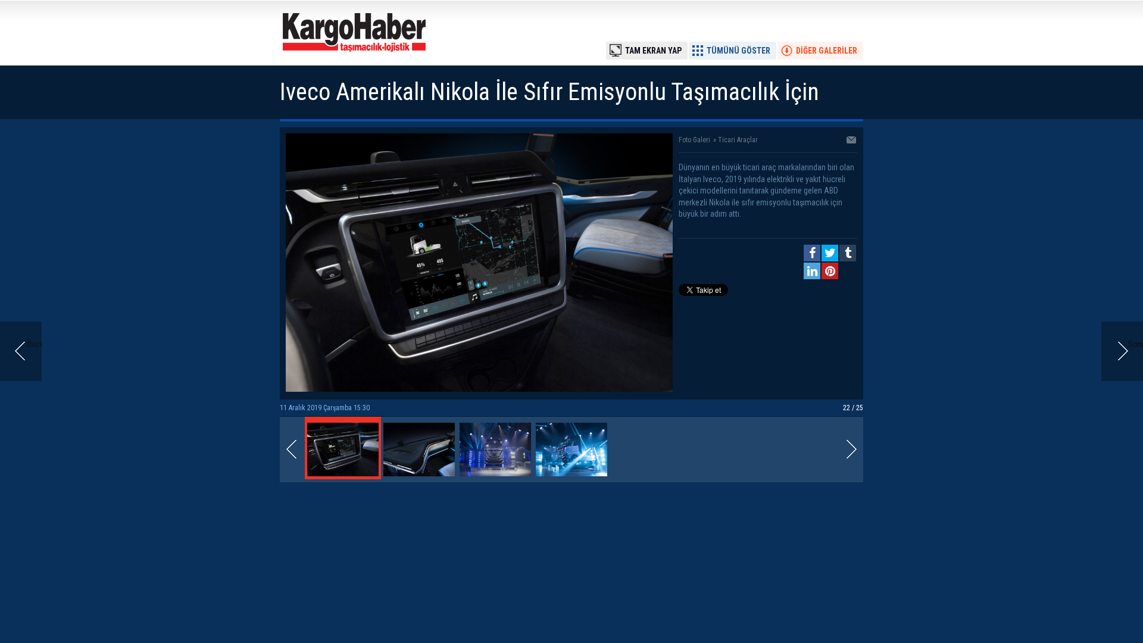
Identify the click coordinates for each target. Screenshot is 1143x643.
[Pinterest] (830, 271)
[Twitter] (830, 253)
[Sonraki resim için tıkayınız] (479, 389)
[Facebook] (812, 253)
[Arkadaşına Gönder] (852, 141)
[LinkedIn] (812, 271)
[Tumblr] (847, 253)
